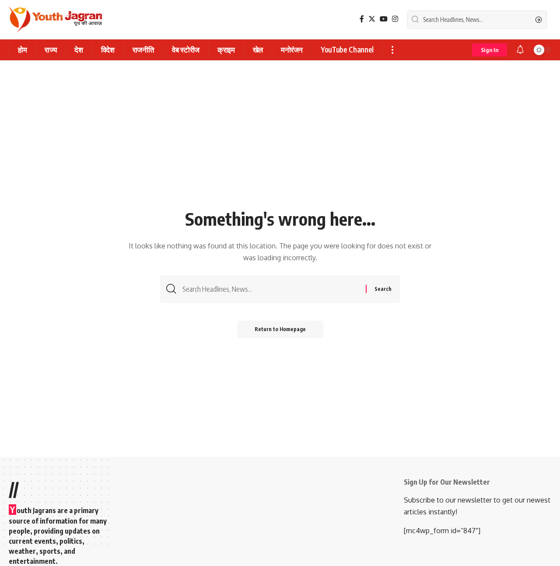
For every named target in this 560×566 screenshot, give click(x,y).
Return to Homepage (280, 329)
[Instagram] (395, 19)
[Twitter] (372, 19)
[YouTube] (384, 19)
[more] (392, 49)
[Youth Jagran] (55, 20)
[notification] (520, 50)
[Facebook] (361, 19)
